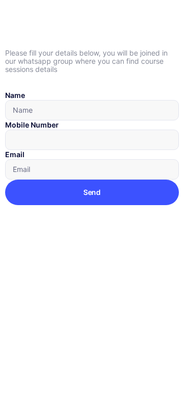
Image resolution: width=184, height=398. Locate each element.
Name (15, 95)
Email (15, 154)
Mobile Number (32, 124)
